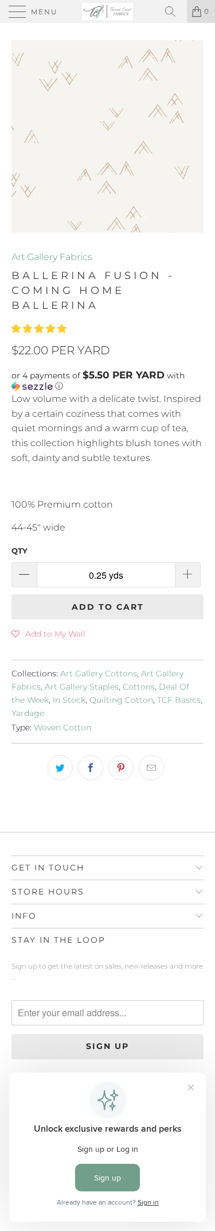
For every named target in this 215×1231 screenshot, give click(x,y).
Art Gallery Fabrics (51, 256)
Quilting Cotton (121, 700)
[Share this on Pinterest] (121, 767)
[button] (39, 328)
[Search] (174, 11)
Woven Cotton (62, 727)
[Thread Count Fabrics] (108, 11)
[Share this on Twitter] (60, 767)
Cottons (139, 687)
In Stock (69, 700)
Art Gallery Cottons (98, 673)
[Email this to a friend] (151, 767)
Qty (19, 550)
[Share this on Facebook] (90, 767)
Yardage (27, 713)
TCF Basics (179, 700)
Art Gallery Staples (82, 687)
